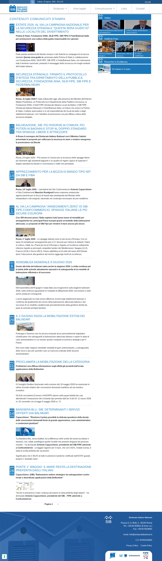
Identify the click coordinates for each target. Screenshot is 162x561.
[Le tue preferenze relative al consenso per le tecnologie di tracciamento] (4, 556)
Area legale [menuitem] (79, 8)
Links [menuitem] (124, 8)
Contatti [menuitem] (140, 8)
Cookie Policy (146, 545)
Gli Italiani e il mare (121, 69)
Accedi (148, 2)
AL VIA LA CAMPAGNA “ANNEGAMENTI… (141, 56)
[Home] (19, 8)
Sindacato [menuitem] (56, 10)
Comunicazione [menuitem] (101, 10)
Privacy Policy (132, 545)
